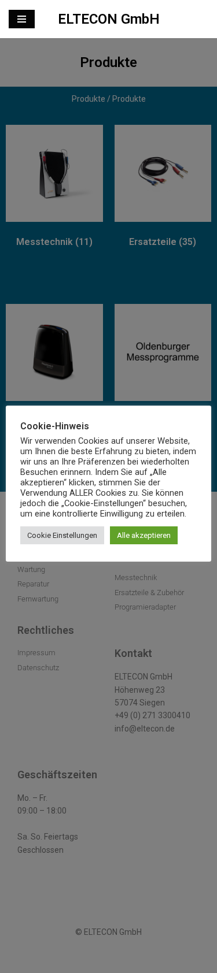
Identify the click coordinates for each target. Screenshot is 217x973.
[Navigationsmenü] (22, 19)
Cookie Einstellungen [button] (62, 535)
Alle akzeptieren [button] (144, 535)
